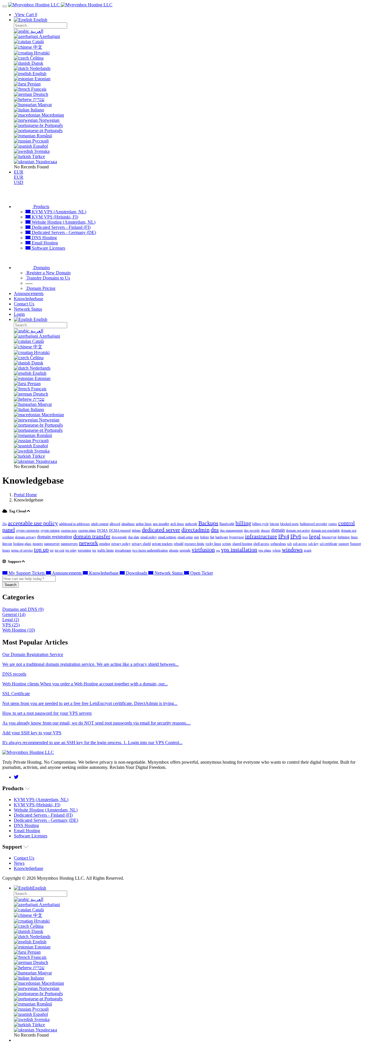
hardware (221, 537)
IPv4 (283, 536)
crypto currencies (27, 531)
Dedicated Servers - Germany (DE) (63, 232)
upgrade (185, 550)
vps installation (239, 549)
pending (104, 544)
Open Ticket (201, 573)
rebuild (178, 544)
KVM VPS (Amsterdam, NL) (58, 211)
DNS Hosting (44, 237)
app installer (161, 524)
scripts (226, 544)
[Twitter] (16, 777)
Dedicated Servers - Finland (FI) (61, 227)
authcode (191, 524)
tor (52, 550)
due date (133, 537)
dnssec (265, 531)
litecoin (7, 544)
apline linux (144, 524)
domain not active (298, 531)
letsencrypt (329, 537)
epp (196, 537)
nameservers (69, 544)
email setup (185, 537)
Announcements (67, 573)
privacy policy (121, 544)
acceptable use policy (33, 523)
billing (243, 523)
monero (38, 544)
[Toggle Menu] (4, 6)
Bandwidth (226, 524)
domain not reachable (325, 531)
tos (94, 550)
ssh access (300, 544)
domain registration (54, 536)
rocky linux (213, 544)
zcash (307, 550)
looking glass (22, 544)
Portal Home (25, 494)
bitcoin (274, 524)
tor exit (59, 550)
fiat (212, 537)
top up (41, 549)
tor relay (71, 550)
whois (276, 550)
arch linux (177, 524)
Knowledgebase (104, 573)
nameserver (52, 544)
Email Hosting (44, 242)
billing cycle (260, 524)
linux (354, 537)
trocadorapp (123, 550)
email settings (167, 537)
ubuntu (173, 550)
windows (292, 549)
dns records (252, 531)
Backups (208, 523)
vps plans (264, 550)
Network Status (168, 573)
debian (136, 531)
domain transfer (91, 536)
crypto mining (50, 531)
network (88, 543)
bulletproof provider (313, 524)
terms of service (22, 550)
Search (10, 585)
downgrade (119, 537)
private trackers (162, 544)
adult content (99, 524)
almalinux (128, 524)
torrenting (84, 550)
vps (218, 550)
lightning (344, 537)
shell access (261, 544)
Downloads (136, 573)
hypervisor (236, 537)
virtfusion (203, 549)
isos (305, 537)
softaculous (278, 544)
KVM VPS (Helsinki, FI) (54, 216)
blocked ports (289, 524)
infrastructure (261, 536)
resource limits (194, 544)
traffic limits (105, 550)
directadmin (195, 529)
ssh (289, 544)
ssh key (313, 544)
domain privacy (25, 537)
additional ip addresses (74, 524)
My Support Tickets (26, 573)
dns (215, 529)
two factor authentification (150, 550)
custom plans (87, 531)
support (343, 544)
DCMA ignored (120, 531)
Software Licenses (48, 248)
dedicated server (161, 529)
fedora (204, 537)
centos (332, 524)
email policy (148, 537)
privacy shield (141, 544)
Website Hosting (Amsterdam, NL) (63, 222)
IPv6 (295, 536)
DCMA (102, 531)
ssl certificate (328, 544)
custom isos (69, 531)
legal (315, 536)
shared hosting (242, 544)
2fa (4, 524)
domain (278, 530)
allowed (115, 524)
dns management (231, 531)
